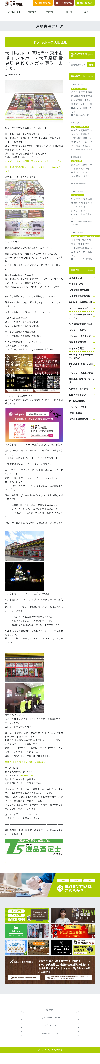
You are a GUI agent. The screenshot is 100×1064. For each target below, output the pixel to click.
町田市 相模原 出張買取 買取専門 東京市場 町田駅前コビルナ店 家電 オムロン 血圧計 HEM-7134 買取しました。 (82, 100)
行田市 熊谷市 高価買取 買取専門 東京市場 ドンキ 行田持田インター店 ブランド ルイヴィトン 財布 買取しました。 (82, 207)
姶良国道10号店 (76, 284)
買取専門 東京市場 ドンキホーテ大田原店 (25, 761)
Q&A (86, 12)
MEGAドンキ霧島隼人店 (80, 302)
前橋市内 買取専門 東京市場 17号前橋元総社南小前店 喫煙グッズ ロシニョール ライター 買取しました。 (82, 136)
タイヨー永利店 (76, 348)
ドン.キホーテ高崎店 (79, 308)
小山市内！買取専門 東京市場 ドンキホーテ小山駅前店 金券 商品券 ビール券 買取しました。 (82, 245)
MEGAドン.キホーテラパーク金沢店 (81, 356)
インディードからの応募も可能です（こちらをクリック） (33, 161)
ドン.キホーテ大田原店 (80, 336)
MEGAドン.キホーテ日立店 (81, 365)
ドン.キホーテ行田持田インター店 (81, 316)
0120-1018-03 (28, 775)
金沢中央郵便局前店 (78, 419)
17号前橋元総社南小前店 (80, 324)
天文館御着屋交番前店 (79, 290)
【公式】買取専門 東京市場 (14, 3)
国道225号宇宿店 (77, 394)
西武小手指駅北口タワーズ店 (81, 381)
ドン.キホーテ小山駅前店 (81, 373)
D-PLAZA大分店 (77, 400)
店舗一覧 (68, 12)
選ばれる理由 (14, 12)
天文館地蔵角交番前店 (79, 296)
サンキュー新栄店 (77, 330)
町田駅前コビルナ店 (78, 388)
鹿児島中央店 (75, 277)
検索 (91, 65)
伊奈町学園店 (75, 413)
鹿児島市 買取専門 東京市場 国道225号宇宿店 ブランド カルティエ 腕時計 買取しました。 (82, 170)
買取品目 (50, 12)
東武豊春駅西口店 (77, 342)
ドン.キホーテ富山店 (79, 407)
